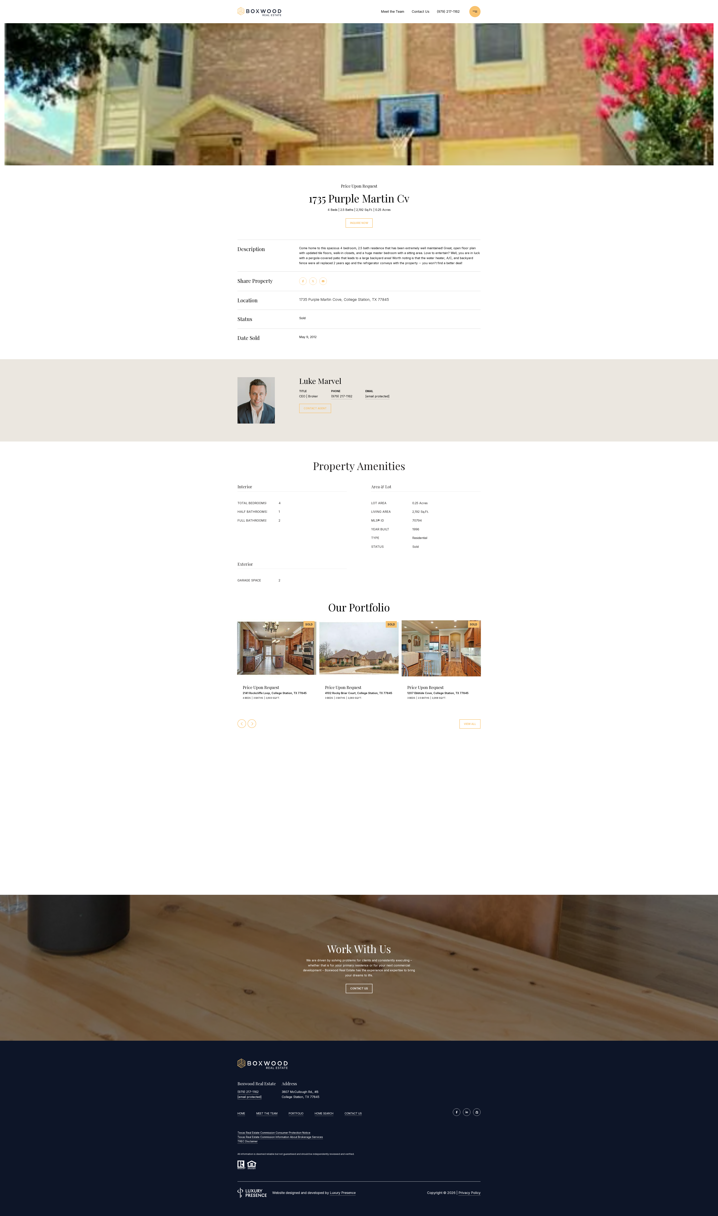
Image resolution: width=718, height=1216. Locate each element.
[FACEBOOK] (456, 1112)
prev (241, 723)
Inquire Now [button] (359, 222)
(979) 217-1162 (448, 11)
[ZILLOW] (477, 1112)
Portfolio (296, 1113)
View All (470, 723)
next (252, 723)
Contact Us (353, 1113)
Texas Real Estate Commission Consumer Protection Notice (273, 1132)
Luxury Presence (343, 1193)
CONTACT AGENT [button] (315, 408)
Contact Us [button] (359, 988)
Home (241, 1113)
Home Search (324, 1113)
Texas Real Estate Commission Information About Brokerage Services (280, 1137)
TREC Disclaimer (247, 1141)
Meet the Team (392, 11)
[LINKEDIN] (466, 1112)
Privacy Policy (469, 1193)
